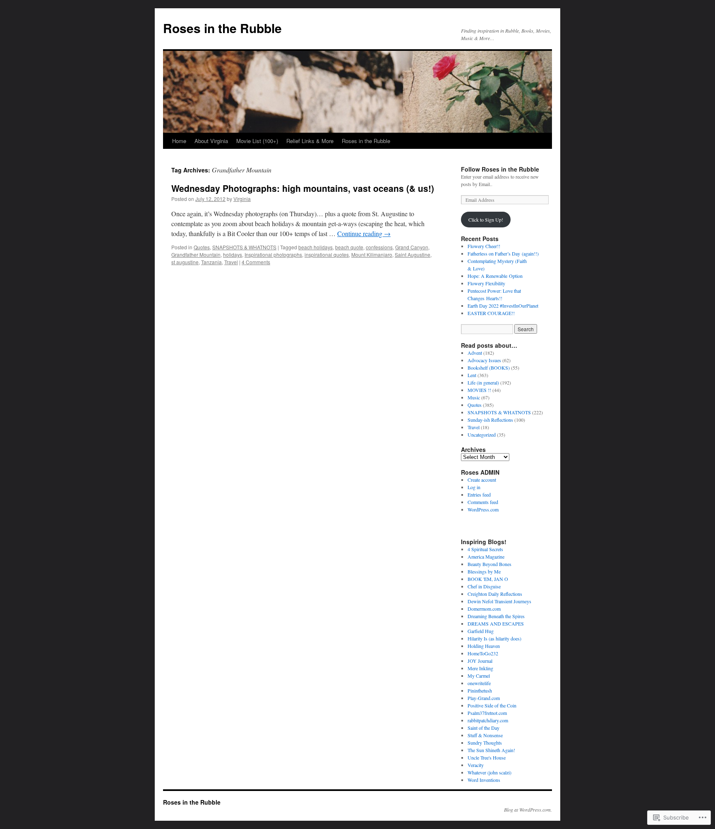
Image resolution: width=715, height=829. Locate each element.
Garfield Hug (481, 631)
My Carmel (479, 675)
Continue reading (364, 233)
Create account (482, 479)
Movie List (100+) (257, 141)
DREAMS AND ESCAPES (496, 623)
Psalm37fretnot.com (487, 713)
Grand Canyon (411, 247)
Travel (231, 261)
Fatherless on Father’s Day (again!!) (503, 253)
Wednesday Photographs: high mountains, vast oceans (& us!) (302, 188)
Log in (474, 487)
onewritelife (479, 683)
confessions (379, 247)
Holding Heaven (484, 646)
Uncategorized (482, 434)
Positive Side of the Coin (492, 705)
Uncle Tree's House (487, 757)
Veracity (476, 765)
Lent (472, 375)
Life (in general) (483, 382)
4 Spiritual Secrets (485, 549)
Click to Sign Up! (485, 219)
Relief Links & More (310, 141)
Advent (475, 352)
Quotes (202, 247)
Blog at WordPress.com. (528, 809)
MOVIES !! (479, 390)
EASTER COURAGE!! (491, 313)
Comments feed (483, 502)
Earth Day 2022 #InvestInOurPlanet (503, 305)
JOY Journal (480, 660)
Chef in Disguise (484, 586)
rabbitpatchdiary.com (488, 720)
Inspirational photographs (273, 254)
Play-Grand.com (484, 698)
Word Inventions (484, 779)
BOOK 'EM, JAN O (488, 579)
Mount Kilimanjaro (371, 254)
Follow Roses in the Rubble (500, 169)
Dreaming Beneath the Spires (496, 616)
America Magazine (486, 556)
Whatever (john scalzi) (489, 772)
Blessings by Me (484, 571)
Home (179, 141)
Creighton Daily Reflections (495, 593)
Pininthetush (480, 690)
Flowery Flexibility (486, 283)
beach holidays (315, 247)
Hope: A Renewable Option (495, 275)
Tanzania (211, 261)
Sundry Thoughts (485, 742)
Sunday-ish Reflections (490, 419)
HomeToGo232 (483, 653)
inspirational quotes (327, 254)
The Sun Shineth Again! (491, 750)
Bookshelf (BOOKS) (489, 367)
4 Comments (256, 261)
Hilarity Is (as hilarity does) (494, 638)
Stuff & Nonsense (485, 735)
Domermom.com (484, 608)
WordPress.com (483, 509)
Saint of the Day (483, 727)
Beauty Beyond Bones (489, 564)
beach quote (349, 247)
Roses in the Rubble (222, 28)
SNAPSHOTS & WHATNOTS (244, 247)
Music (474, 397)
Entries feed (479, 494)
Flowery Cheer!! (484, 246)
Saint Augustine (412, 254)
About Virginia (211, 141)
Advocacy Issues (484, 360)
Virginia (242, 198)
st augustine (185, 261)
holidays (232, 254)
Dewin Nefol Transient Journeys (499, 601)
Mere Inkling (480, 668)
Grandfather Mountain (196, 254)
